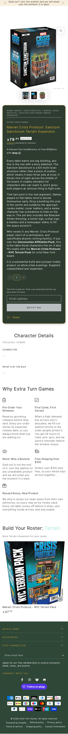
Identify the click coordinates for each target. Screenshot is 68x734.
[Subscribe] (64, 655)
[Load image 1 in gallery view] (25, 95)
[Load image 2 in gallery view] (34, 95)
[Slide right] (63, 3)
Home (10, 111)
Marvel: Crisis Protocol (28, 111)
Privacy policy (54, 722)
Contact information (55, 726)
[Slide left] (5, 3)
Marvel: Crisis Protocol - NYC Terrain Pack (29, 607)
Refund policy (37, 722)
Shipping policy (34, 726)
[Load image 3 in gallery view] (42, 95)
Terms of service (14, 726)
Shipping (10, 143)
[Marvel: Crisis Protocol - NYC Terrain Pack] (34, 572)
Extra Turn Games (28, 718)
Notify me (34, 307)
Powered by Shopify (16, 722)
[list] (34, 454)
